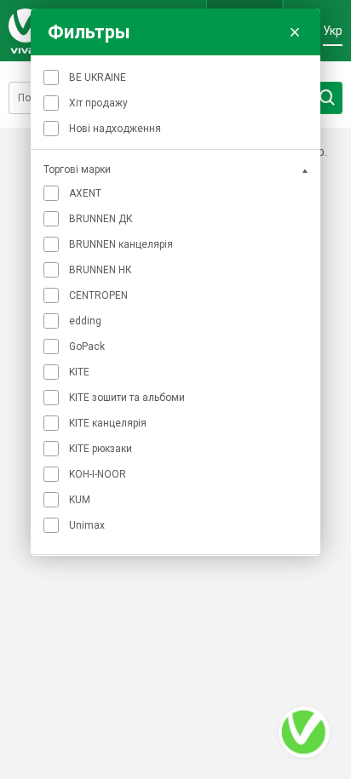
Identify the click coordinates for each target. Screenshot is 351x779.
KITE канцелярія (108, 423)
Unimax (87, 525)
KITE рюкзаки (100, 449)
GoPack (87, 346)
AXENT (85, 193)
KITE (79, 372)
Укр (332, 30)
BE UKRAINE (97, 77)
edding (85, 321)
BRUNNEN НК (100, 270)
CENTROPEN (98, 295)
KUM (79, 500)
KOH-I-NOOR (97, 474)
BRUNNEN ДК (101, 219)
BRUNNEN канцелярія (121, 244)
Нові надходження (115, 129)
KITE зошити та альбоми (127, 398)
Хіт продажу (98, 103)
